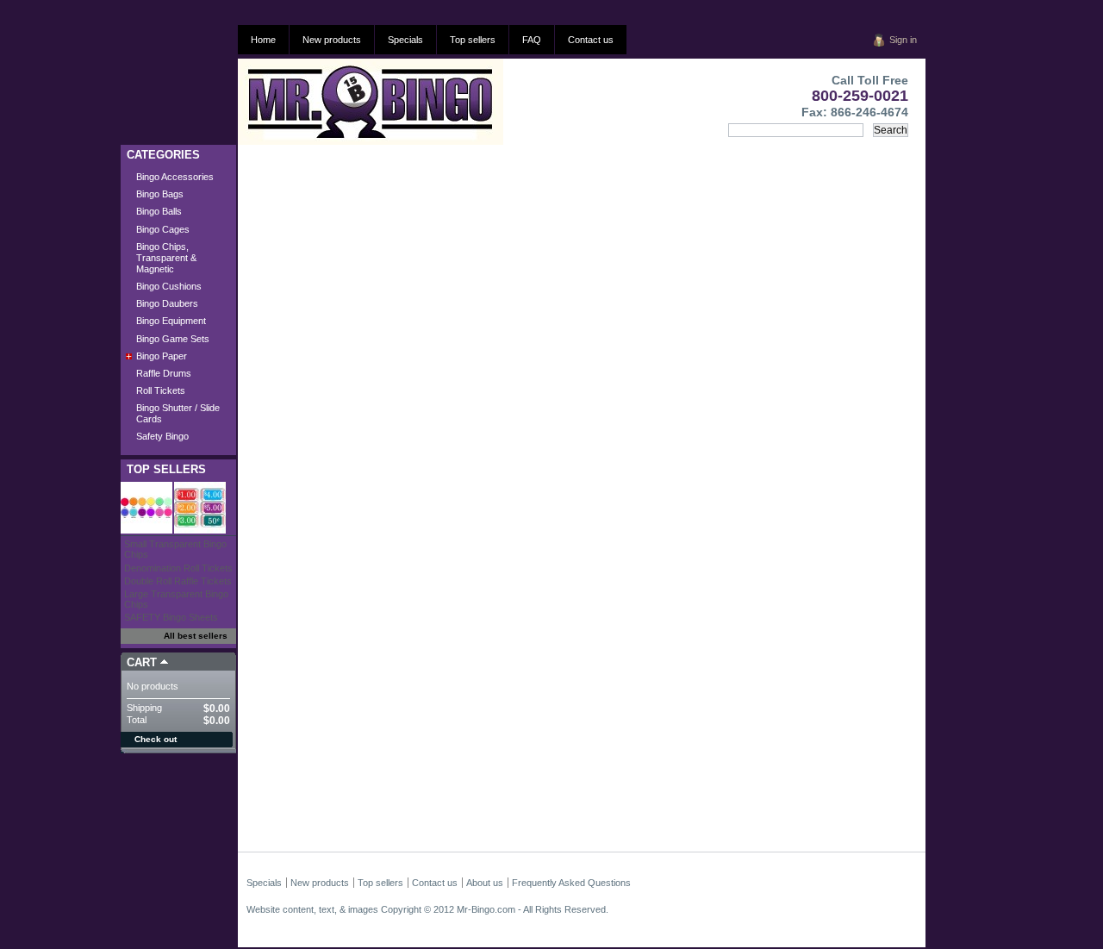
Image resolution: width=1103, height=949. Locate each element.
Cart (142, 662)
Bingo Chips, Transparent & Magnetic (166, 257)
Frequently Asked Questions (571, 882)
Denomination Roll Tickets (178, 568)
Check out (155, 739)
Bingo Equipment (171, 320)
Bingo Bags (160, 194)
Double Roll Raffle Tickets (178, 581)
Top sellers (472, 39)
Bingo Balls (159, 211)
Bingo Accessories (175, 177)
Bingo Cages (163, 229)
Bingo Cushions (169, 286)
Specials (405, 39)
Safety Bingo (162, 436)
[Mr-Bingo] (330, 102)
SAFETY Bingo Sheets (171, 617)
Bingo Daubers (167, 303)
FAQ (531, 39)
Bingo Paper (161, 356)
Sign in (903, 39)
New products (331, 39)
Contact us (591, 39)
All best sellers (195, 635)
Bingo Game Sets (172, 339)
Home (263, 39)
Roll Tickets (160, 390)
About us (484, 882)
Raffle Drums (163, 373)
